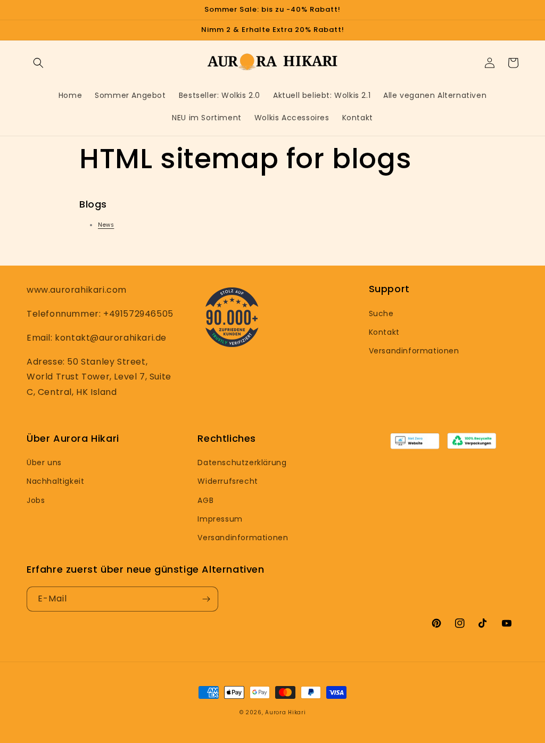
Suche (381, 313)
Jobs (36, 500)
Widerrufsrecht (227, 481)
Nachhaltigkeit (55, 481)
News (106, 225)
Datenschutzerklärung (241, 462)
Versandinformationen (414, 350)
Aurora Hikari (285, 712)
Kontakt (384, 332)
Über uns (44, 462)
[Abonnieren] (206, 599)
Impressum (219, 519)
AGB (205, 500)
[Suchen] (38, 63)
